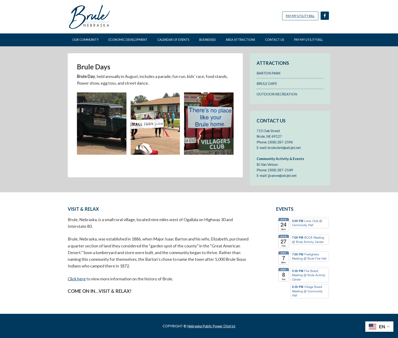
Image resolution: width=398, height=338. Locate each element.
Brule (107, 17)
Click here (77, 278)
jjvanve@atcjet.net (282, 175)
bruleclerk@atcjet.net (284, 147)
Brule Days (267, 83)
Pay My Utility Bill (300, 16)
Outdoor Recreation (277, 94)
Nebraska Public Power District (211, 326)
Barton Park (269, 73)
